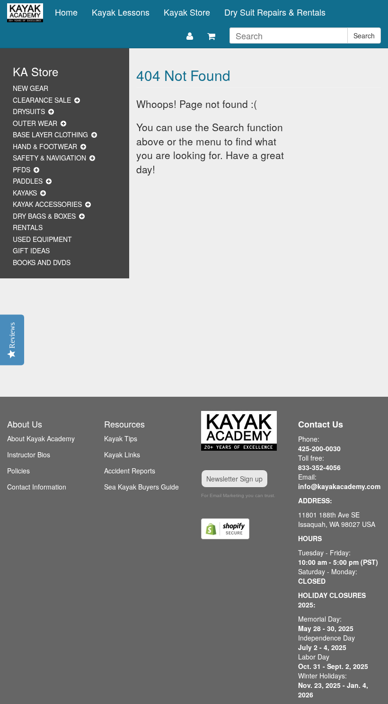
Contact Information (36, 486)
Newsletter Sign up (234, 478)
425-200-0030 (319, 448)
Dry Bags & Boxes (44, 216)
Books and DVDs (42, 262)
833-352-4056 (319, 467)
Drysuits (29, 111)
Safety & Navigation (49, 157)
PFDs (21, 169)
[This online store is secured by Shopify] (242, 528)
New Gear (30, 88)
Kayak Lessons (121, 12)
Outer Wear (35, 123)
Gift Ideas (31, 250)
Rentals (28, 227)
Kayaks (25, 192)
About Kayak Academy (41, 438)
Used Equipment (42, 239)
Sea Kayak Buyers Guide (141, 486)
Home (66, 12)
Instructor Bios (28, 454)
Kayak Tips (120, 438)
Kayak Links (122, 454)
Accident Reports (129, 470)
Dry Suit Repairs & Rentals (275, 12)
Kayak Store (187, 12)
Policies (18, 470)
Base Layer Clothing (50, 134)
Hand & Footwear (45, 146)
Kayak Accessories (47, 204)
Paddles (28, 181)
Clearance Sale (42, 100)
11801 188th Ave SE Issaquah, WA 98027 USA (336, 519)
